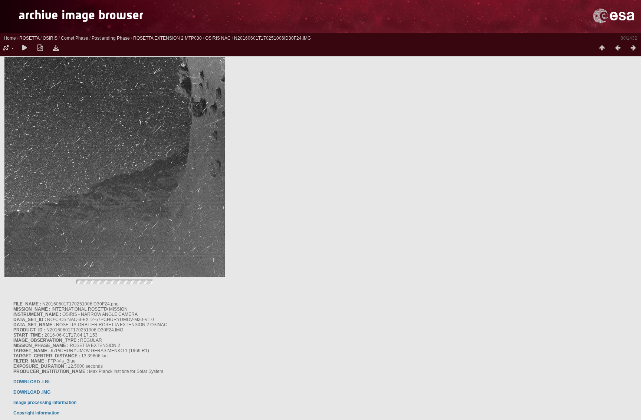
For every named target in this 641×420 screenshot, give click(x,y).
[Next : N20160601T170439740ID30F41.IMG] (633, 48)
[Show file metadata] (40, 48)
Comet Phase (74, 38)
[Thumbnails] (602, 48)
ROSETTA (29, 38)
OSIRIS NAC (218, 38)
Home (10, 38)
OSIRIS (50, 38)
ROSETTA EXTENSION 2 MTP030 (167, 38)
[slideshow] (24, 48)
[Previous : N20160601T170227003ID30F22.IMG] (617, 48)
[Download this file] (55, 48)
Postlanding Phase (111, 38)
